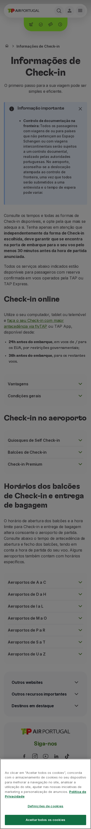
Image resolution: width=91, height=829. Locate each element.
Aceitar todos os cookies (45, 820)
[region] (45, 794)
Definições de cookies (46, 806)
